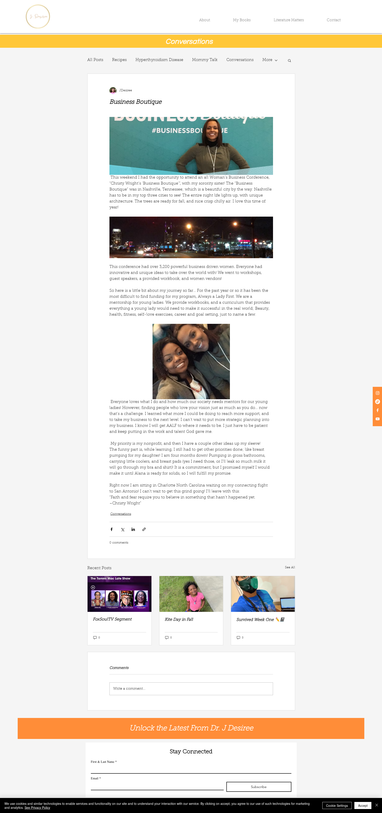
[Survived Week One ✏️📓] (263, 594)
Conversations (240, 60)
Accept (363, 805)
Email (96, 778)
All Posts (95, 60)
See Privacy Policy (37, 807)
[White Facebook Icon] (377, 410)
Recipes (119, 60)
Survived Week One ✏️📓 (260, 620)
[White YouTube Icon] (377, 418)
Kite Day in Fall (179, 620)
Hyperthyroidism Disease (159, 60)
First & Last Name (104, 761)
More (267, 60)
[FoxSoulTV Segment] (119, 594)
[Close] (376, 805)
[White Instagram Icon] (377, 393)
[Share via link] (144, 529)
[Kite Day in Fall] (191, 594)
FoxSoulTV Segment (112, 620)
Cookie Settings (337, 805)
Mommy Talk (205, 60)
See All (290, 567)
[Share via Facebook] (111, 529)
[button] (213, 20)
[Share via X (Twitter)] (122, 529)
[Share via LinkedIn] (133, 529)
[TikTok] (377, 401)
